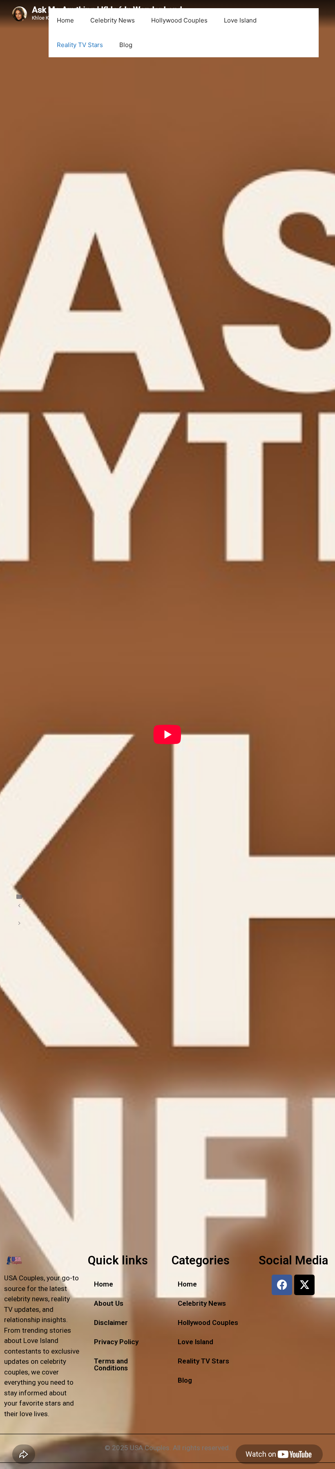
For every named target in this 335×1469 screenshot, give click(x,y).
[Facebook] (282, 1285)
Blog (125, 45)
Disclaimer (111, 1322)
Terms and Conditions (111, 1364)
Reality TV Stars (80, 45)
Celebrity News (112, 20)
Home (65, 20)
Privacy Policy (116, 1342)
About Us (108, 1303)
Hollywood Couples (179, 20)
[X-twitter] (304, 1285)
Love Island (240, 20)
